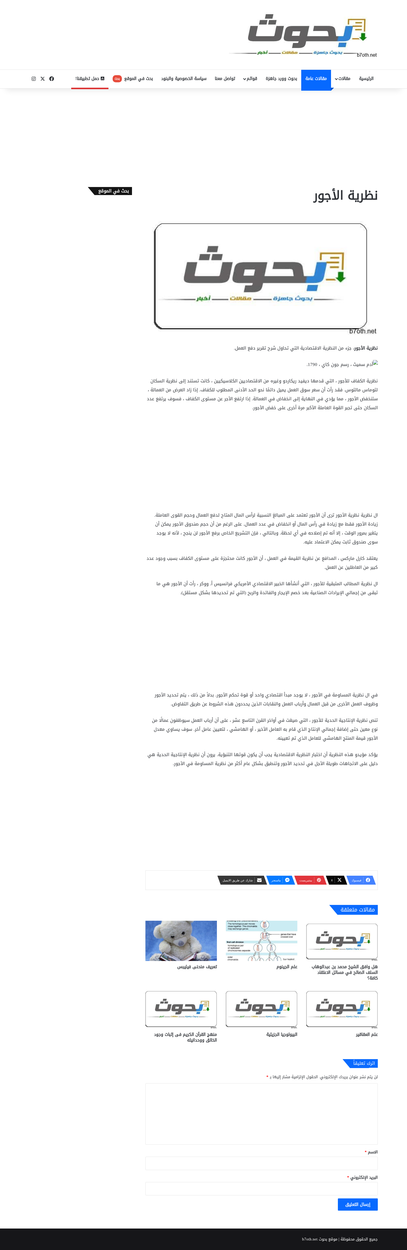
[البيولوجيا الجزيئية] (261, 1008)
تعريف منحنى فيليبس (197, 967)
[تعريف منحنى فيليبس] (181, 941)
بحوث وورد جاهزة (281, 79)
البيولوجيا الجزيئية (281, 1034)
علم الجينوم (286, 967)
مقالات (344, 79)
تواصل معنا (225, 79)
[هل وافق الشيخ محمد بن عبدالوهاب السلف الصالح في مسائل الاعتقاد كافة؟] (342, 941)
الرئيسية (366, 79)
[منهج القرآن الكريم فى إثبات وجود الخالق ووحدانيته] (181, 1008)
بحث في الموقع (134, 79)
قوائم (252, 79)
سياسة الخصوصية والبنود (183, 79)
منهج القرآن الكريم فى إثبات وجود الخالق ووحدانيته (185, 1037)
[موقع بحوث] (303, 35)
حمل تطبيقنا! (88, 79)
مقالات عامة (316, 79)
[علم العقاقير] (342, 1008)
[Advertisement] (203, 136)
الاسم (371, 1152)
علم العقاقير (367, 1034)
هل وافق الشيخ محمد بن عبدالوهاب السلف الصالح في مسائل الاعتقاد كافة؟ (345, 972)
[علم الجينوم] (261, 941)
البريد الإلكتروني (362, 1177)
